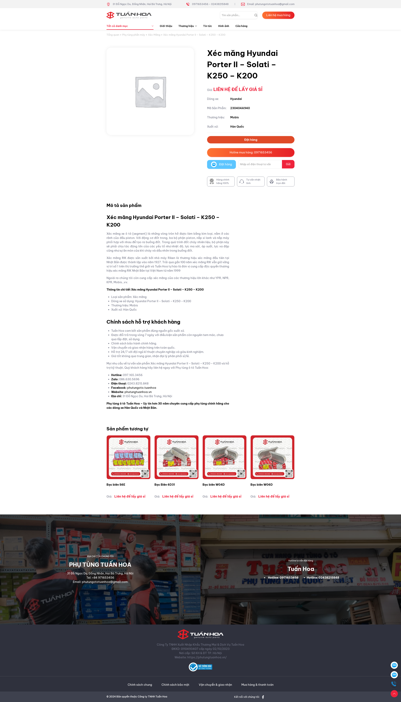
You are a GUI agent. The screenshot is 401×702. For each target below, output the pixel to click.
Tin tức (207, 26)
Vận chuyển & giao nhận (215, 685)
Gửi (288, 164)
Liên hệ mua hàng (278, 15)
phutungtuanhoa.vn (138, 392)
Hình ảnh (223, 26)
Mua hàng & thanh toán (257, 685)
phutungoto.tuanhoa (141, 388)
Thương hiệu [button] (186, 26)
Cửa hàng (241, 26)
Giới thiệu (166, 26)
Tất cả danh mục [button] (117, 26)
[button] (394, 693)
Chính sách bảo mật (175, 685)
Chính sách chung (140, 685)
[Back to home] (129, 15)
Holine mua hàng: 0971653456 (251, 152)
